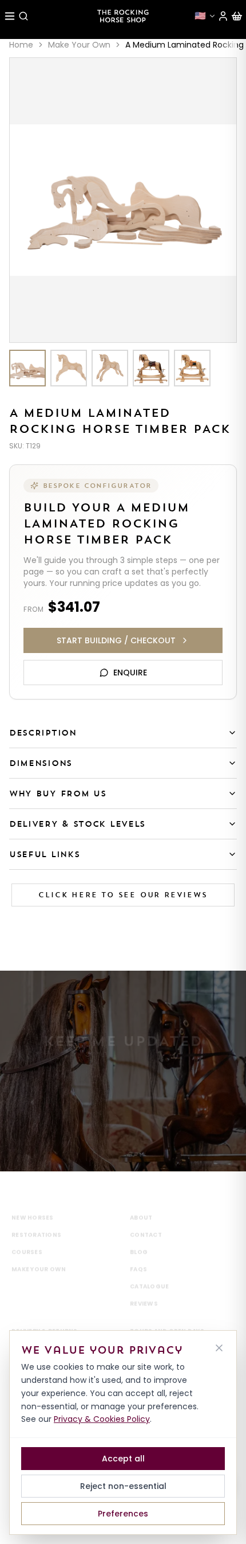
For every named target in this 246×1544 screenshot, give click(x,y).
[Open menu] (9, 16)
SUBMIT (123, 1114)
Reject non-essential (123, 1486)
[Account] (223, 16)
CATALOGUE (149, 1271)
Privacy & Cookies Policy (102, 1419)
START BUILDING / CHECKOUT (116, 640)
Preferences (123, 1513)
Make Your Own (79, 44)
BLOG (139, 1237)
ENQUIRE (130, 672)
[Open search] (23, 16)
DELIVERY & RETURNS (44, 1316)
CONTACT (146, 1219)
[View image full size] (123, 200)
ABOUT (141, 1202)
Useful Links (44, 854)
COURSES (26, 1237)
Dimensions (40, 763)
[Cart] (237, 16)
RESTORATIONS (36, 1219)
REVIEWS (144, 1288)
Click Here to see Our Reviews (122, 894)
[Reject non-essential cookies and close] (219, 1348)
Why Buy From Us (57, 793)
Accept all (123, 1458)
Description (43, 733)
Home (21, 44)
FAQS (138, 1254)
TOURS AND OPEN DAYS (167, 1316)
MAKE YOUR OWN (38, 1254)
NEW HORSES (32, 1202)
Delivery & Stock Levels (77, 824)
